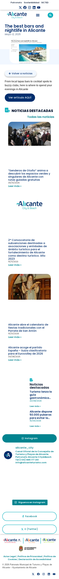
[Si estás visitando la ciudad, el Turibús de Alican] (42, 490)
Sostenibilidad (31, 2)
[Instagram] (29, 7)
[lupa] (50, 15)
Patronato (16, 2)
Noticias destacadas (39, 386)
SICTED (45, 2)
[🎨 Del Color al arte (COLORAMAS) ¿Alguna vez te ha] (16, 475)
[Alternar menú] (38, 15)
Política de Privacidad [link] (30, 556)
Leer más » (14, 186)
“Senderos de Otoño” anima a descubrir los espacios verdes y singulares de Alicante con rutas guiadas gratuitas (29, 175)
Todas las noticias (40, 117)
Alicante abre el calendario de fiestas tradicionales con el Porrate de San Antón (28, 328)
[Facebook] (25, 7)
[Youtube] (38, 7)
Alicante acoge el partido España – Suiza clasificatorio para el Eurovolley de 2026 (27, 351)
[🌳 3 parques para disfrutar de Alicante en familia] (42, 475)
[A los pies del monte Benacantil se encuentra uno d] (16, 490)
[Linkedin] (34, 7)
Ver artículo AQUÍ (20, 97)
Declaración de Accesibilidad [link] (35, 559)
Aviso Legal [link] (9, 556)
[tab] (29, 438)
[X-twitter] (20, 7)
